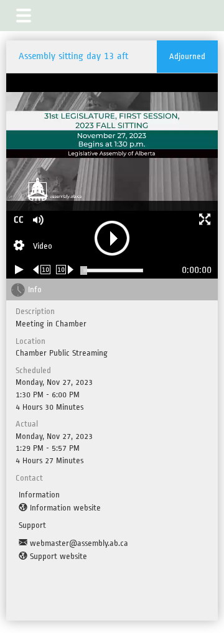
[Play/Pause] (19, 269)
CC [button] (19, 220)
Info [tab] (35, 289)
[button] (23, 15)
